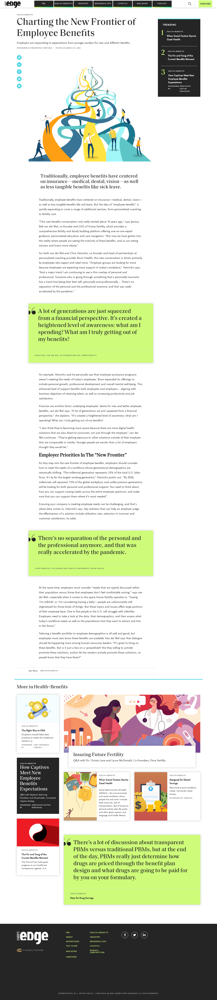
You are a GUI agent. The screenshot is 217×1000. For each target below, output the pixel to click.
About (69, 937)
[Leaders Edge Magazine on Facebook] (125, 935)
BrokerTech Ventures (41, 48)
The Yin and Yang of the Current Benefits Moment (181, 58)
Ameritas (188, 798)
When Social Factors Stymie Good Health (181, 38)
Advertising (73, 942)
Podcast (162, 4)
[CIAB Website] (30, 950)
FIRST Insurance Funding (41, 746)
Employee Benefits (49, 671)
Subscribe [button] (205, 4)
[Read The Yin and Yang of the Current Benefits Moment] (38, 832)
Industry (83, 4)
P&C (44, 4)
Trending (169, 25)
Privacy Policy (86, 993)
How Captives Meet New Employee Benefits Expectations (181, 79)
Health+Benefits (63, 4)
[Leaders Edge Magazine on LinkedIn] (144, 935)
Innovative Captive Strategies (185, 89)
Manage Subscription (97, 952)
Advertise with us (67, 993)
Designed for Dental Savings (180, 782)
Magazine (142, 4)
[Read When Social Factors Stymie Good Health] (80, 796)
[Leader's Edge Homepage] (32, 938)
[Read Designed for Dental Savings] (150, 796)
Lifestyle (123, 4)
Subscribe (71, 957)
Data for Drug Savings (82, 898)
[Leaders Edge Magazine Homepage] (13, 4)
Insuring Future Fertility (98, 754)
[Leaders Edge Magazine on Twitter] (134, 935)
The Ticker (71, 946)
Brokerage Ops (103, 4)
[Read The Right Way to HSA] (38, 709)
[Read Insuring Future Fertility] (132, 724)
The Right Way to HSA (33, 730)
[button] (189, 3)
